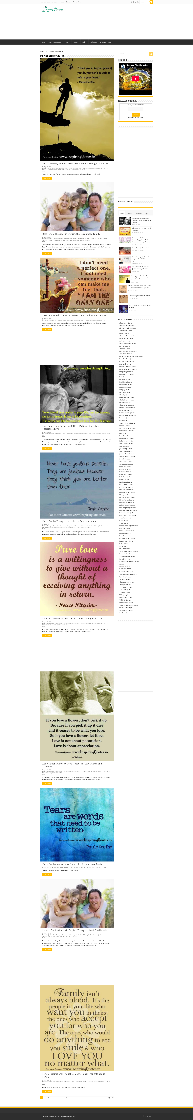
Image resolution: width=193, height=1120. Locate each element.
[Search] (151, 2)
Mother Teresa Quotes (126, 500)
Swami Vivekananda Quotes (128, 574)
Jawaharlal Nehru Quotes (127, 456)
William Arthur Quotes (126, 602)
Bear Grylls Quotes (125, 364)
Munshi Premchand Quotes (128, 510)
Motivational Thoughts (101, 168)
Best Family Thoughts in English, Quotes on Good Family (71, 234)
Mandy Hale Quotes (125, 495)
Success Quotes (79, 240)
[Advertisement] (110, 21)
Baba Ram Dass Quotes (126, 359)
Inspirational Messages (67, 168)
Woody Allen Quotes (125, 610)
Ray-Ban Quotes (124, 528)
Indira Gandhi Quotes (126, 443)
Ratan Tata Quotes (125, 536)
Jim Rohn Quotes (124, 459)
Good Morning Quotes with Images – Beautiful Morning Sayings (141, 259)
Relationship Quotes (68, 240)
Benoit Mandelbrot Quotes (127, 369)
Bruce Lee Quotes (125, 387)
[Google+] (131, 2)
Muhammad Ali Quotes (126, 502)
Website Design (57, 1116)
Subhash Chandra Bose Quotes (129, 561)
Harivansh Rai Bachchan (126, 431)
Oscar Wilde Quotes (125, 518)
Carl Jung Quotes (124, 390)
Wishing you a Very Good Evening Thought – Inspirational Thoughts (141, 278)
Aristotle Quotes (124, 349)
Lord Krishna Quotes (125, 487)
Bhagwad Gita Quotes (126, 374)
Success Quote (74, 169)
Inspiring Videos (105, 42)
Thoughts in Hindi (125, 584)
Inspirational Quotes (81, 168)
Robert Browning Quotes (127, 538)
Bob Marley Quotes (125, 382)
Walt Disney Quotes (125, 597)
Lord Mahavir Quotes (126, 490)
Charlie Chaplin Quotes (126, 400)
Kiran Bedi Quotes (125, 472)
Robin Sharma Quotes (126, 541)
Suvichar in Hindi (124, 566)
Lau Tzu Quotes (124, 479)
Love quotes (79, 320)
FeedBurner (140, 117)
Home (62, 2)
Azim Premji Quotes (125, 354)
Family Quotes (48, 238)
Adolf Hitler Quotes (125, 331)
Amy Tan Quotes (124, 346)
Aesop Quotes (124, 333)
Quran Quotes (123, 523)
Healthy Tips (123, 433)
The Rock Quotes (124, 579)
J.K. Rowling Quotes (125, 449)
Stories (84, 42)
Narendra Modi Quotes (126, 513)
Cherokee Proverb (125, 402)
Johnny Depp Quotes (126, 464)
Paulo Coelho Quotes (48, 169)
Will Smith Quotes (125, 600)
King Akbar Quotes (125, 469)
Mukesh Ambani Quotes (127, 505)
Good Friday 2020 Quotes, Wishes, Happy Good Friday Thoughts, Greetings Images (141, 240)
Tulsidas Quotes (124, 592)
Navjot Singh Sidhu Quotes (127, 515)
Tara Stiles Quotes (125, 577)
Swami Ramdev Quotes (126, 572)
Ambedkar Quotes (125, 341)
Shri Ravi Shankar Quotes (127, 556)
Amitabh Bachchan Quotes (127, 343)
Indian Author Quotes (126, 441)
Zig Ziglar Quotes (125, 613)
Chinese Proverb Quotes (127, 407)
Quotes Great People (54, 42)
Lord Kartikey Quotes (126, 484)
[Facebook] (133, 2)
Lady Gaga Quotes (125, 477)
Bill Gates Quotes (124, 379)
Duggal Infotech (69, 1116)
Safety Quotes (123, 546)
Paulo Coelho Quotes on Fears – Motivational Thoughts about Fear (76, 163)
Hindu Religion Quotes (126, 438)
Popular (129, 213)
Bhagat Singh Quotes (126, 372)
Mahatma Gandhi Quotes (127, 492)
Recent (122, 213)
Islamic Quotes (124, 446)
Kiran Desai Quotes (125, 474)
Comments (138, 213)
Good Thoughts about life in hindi (139, 296)
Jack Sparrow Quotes (126, 451)
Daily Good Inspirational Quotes (53, 320)
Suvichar (75, 42)
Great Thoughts (55, 168)
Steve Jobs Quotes (125, 559)
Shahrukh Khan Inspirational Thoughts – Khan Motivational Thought (141, 220)
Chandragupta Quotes (126, 397)
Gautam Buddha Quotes (127, 423)
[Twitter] (135, 2)
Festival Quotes (124, 420)
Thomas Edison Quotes (126, 582)
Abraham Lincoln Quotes (127, 325)
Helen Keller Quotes (125, 436)
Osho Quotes (91, 433)
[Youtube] (138, 2)
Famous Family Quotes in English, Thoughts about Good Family (74, 930)
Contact (68, 2)
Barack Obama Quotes (126, 361)
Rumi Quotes (123, 543)
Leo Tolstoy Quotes (125, 482)
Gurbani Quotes (124, 425)
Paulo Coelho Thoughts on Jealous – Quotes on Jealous (70, 521)
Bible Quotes (123, 377)
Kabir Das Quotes (125, 466)
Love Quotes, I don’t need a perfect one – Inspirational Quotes (74, 315)
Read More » (47, 178)
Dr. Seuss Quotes (124, 418)
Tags (146, 213)
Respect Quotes (76, 527)
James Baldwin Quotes (126, 454)
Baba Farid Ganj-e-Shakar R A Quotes (131, 356)
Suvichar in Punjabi (125, 569)
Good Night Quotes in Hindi (140, 248)
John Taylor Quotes (125, 461)
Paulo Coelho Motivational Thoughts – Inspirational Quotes (72, 864)
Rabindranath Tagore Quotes (128, 525)
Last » (66, 1098)
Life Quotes (91, 168)
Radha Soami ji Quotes (126, 531)
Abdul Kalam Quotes (125, 323)
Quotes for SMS (57, 240)
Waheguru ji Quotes (125, 595)
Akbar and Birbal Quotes (127, 336)
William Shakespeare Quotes (128, 605)
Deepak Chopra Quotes (126, 413)
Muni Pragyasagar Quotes (127, 508)
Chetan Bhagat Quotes (126, 405)
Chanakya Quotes (125, 395)
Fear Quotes (47, 168)
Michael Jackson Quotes (127, 497)
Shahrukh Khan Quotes (126, 554)
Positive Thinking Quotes (62, 169)
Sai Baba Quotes (124, 549)
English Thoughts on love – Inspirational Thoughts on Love (72, 618)
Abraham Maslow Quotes (127, 328)
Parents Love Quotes (96, 238)
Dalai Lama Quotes (125, 410)
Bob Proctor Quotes (125, 384)
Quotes (66, 42)
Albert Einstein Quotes (126, 338)
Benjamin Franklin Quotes (127, 366)
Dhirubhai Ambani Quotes (127, 415)
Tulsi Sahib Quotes (125, 590)
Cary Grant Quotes (125, 392)
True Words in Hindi (125, 587)
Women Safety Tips (125, 608)
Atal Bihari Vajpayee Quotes (128, 351)
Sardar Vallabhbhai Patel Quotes (129, 551)
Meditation (93, 42)
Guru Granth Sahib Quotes (127, 428)
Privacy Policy (77, 2)
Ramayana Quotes (125, 533)
